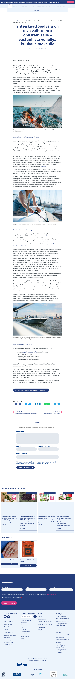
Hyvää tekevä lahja (25, 636)
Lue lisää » (4, 524)
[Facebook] (5, 616)
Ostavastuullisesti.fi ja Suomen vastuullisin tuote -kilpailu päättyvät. (30, 2)
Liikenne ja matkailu (25, 631)
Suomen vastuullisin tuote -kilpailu (44, 6)
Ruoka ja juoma (24, 625)
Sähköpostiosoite (45, 446)
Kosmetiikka (23, 629)
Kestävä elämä (26, 6)
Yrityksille (37, 10)
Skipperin (43, 166)
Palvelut (22, 638)
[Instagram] (8, 616)
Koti (22, 627)
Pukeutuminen (24, 622)
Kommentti (20, 432)
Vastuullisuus (61, 6)
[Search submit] (35, 616)
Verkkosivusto (21, 453)
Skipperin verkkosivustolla (29, 352)
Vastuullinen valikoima (26, 620)
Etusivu (14, 20)
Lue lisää (10, 564)
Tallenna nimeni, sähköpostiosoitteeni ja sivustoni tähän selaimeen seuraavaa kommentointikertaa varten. (36, 462)
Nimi (18, 446)
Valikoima (16, 6)
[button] (18, 404)
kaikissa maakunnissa (52, 236)
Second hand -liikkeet (25, 634)
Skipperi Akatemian (29, 285)
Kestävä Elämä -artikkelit (23, 20)
